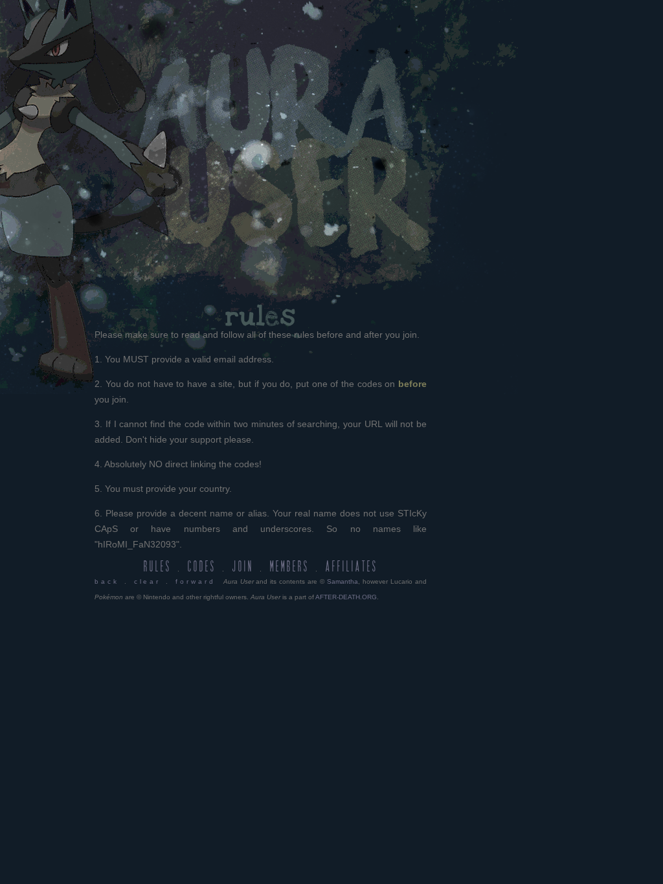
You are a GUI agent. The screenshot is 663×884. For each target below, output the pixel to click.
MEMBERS (289, 567)
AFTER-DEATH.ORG (346, 597)
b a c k (106, 581)
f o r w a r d (194, 581)
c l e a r (146, 581)
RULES (158, 567)
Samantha (342, 581)
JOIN (243, 567)
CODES (202, 567)
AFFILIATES (352, 567)
